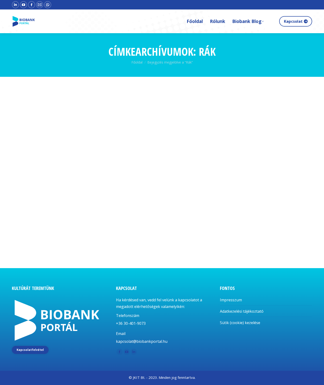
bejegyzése (52, 228)
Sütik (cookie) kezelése (240, 322)
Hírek (22, 228)
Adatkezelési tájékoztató (242, 311)
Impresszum (231, 299)
